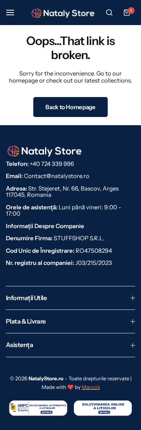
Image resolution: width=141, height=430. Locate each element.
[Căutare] (109, 12)
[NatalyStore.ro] (63, 12)
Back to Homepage (70, 107)
